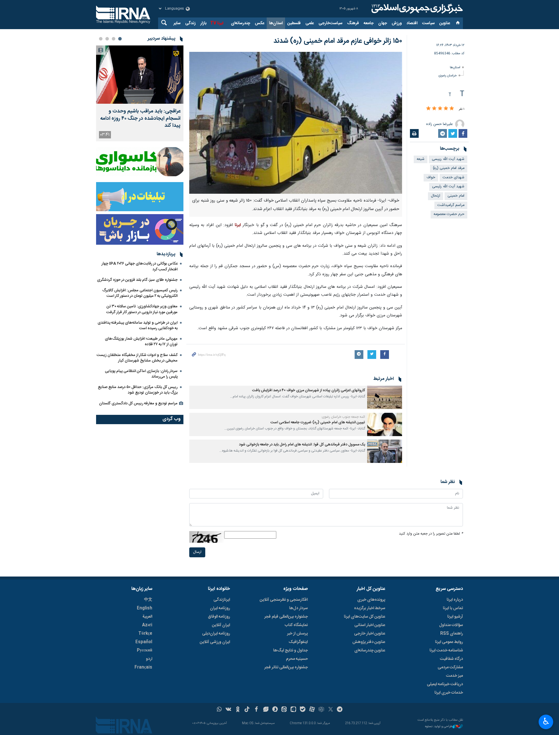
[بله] (303, 710)
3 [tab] (107, 38)
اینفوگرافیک (298, 642)
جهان (382, 23)
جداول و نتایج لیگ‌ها (290, 650)
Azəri (147, 625)
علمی (309, 23)
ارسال (197, 552)
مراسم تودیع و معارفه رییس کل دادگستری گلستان (138, 403)
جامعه (369, 23)
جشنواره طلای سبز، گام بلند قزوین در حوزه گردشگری (137, 280)
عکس (259, 23)
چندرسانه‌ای (240, 23)
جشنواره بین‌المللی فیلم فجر (286, 616)
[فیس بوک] (256, 710)
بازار (203, 23)
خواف (431, 178)
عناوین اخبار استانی (369, 625)
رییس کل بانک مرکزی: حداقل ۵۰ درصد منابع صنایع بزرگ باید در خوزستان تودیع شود (138, 390)
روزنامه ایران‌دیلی (216, 633)
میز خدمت (454, 675)
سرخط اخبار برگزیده (369, 608)
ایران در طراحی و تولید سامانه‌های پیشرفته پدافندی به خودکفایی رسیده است (138, 326)
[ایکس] (331, 710)
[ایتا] (284, 710)
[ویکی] (228, 710)
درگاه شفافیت (451, 658)
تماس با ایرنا (453, 608)
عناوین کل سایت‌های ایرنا (364, 616)
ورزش (397, 23)
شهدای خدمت (453, 178)
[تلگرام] (340, 710)
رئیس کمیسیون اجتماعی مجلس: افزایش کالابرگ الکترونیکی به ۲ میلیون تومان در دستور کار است (140, 293)
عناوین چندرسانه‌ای (369, 650)
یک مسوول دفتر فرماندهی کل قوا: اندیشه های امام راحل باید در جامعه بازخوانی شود (302, 445)
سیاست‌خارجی (330, 23)
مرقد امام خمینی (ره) (448, 168)
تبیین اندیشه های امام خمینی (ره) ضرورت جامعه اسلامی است (317, 423)
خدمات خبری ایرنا (448, 692)
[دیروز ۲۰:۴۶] (139, 74)
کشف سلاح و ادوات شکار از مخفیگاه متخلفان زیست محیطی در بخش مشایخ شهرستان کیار (137, 358)
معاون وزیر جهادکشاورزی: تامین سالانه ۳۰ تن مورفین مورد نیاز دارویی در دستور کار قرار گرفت (142, 309)
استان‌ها (276, 23)
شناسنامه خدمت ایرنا (446, 650)
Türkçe (145, 633)
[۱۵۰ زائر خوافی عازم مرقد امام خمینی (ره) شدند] (295, 123)
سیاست (428, 23)
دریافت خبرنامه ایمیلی (445, 684)
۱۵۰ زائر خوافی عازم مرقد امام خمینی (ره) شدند (337, 41)
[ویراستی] (266, 710)
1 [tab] (120, 38)
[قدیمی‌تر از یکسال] (384, 397)
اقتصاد (412, 23)
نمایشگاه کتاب (296, 625)
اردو (149, 658)
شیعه (420, 159)
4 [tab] (100, 38)
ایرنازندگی (221, 599)
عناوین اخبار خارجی (369, 633)
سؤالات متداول (451, 625)
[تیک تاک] (247, 710)
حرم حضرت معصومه (449, 214)
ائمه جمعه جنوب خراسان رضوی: (343, 417)
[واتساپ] (219, 710)
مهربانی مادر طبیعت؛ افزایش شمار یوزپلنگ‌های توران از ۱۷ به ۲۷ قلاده (141, 342)
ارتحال (435, 196)
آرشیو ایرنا (455, 616)
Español (143, 642)
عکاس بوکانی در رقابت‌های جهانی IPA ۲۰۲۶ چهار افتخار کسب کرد (140, 266)
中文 (148, 599)
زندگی (190, 23)
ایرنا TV (216, 23)
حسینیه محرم (297, 658)
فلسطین (294, 23)
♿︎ (546, 721)
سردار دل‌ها (298, 608)
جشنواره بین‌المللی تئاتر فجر (286, 667)
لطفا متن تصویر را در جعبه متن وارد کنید (431, 534)
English (144, 608)
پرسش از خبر (297, 633)
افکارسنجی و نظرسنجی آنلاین (284, 599)
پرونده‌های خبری (371, 599)
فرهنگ (353, 23)
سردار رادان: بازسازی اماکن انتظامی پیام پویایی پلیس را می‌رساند (141, 374)
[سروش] (275, 710)
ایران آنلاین (221, 625)
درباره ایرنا (455, 599)
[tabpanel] (139, 93)
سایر (177, 23)
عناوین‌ (444, 23)
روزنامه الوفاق (219, 616)
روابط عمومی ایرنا (449, 642)
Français (143, 667)
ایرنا (416, 9)
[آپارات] (312, 710)
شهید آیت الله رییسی (448, 159)
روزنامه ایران (220, 608)
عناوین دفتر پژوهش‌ (368, 642)
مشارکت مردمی (450, 667)
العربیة (147, 616)
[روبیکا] (321, 710)
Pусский (144, 650)
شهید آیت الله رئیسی (448, 187)
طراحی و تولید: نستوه (438, 726)
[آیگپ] (293, 710)
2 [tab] (113, 38)
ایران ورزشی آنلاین (215, 642)
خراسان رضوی (447, 75)
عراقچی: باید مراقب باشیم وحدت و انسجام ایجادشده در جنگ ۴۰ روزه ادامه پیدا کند (140, 118)
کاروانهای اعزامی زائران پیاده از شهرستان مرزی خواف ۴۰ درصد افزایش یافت (308, 390)
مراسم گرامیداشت (450, 205)
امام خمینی (455, 196)
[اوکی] (238, 710)
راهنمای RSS (451, 633)
